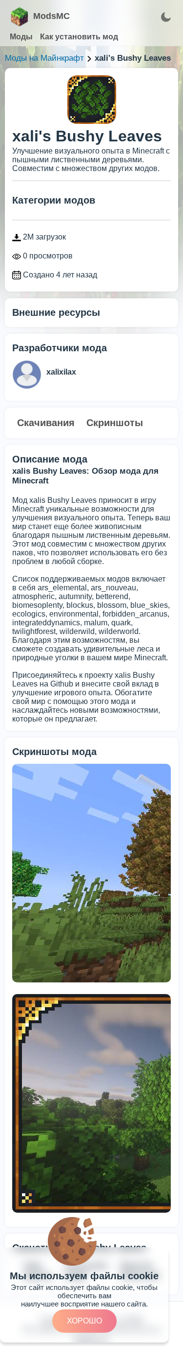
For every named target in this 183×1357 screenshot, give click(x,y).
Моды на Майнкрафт (44, 58)
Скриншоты (114, 422)
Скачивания (46, 422)
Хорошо (84, 1321)
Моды (21, 37)
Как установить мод (79, 37)
